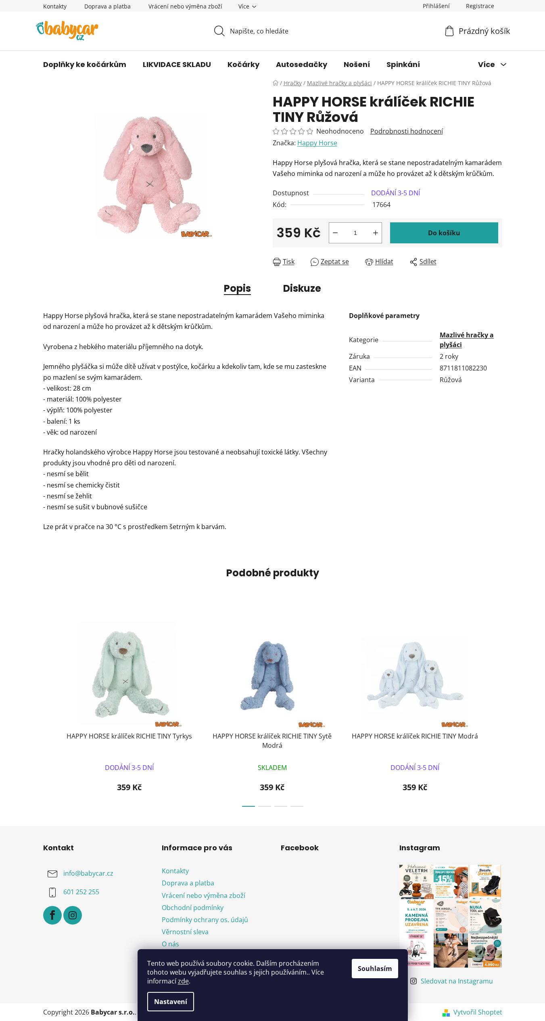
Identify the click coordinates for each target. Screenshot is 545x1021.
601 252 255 (81, 892)
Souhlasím (375, 968)
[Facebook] (52, 915)
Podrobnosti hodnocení (406, 131)
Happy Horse (317, 142)
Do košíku (444, 232)
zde (183, 981)
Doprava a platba (107, 6)
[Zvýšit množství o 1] (376, 233)
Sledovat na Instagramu (457, 981)
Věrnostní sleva (185, 931)
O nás (170, 943)
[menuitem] (84, 64)
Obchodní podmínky (192, 907)
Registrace (480, 6)
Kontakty (55, 6)
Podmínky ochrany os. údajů (205, 919)
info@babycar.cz (88, 873)
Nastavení (170, 1001)
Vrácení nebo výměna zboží (185, 6)
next (495, 711)
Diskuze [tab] (302, 288)
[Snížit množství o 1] (335, 233)
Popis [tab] (237, 288)
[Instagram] (72, 915)
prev (49, 711)
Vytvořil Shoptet (477, 1012)
